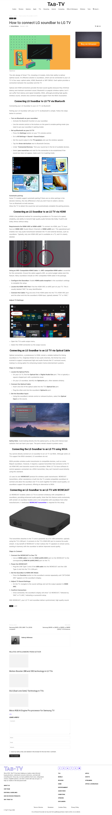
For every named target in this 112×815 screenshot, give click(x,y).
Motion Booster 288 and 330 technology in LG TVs (31, 671)
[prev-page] (9, 714)
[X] (15, 30)
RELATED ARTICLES (16, 652)
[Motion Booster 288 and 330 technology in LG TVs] (39, 661)
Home (10, 16)
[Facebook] (11, 30)
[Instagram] (63, 768)
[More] (27, 30)
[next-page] (11, 714)
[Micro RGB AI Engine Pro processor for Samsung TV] (39, 700)
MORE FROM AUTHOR (32, 652)
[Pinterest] (19, 30)
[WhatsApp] (23, 30)
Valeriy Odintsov (15, 26)
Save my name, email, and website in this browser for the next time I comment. (33, 751)
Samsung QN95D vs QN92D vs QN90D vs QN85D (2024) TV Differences (56, 628)
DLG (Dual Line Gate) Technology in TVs (26, 691)
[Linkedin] (67, 768)
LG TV (15, 606)
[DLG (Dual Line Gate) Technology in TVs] (39, 680)
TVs (15, 18)
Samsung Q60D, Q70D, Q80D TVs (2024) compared (20, 628)
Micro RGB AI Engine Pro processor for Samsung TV (31, 710)
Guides (15, 16)
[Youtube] (79, 768)
